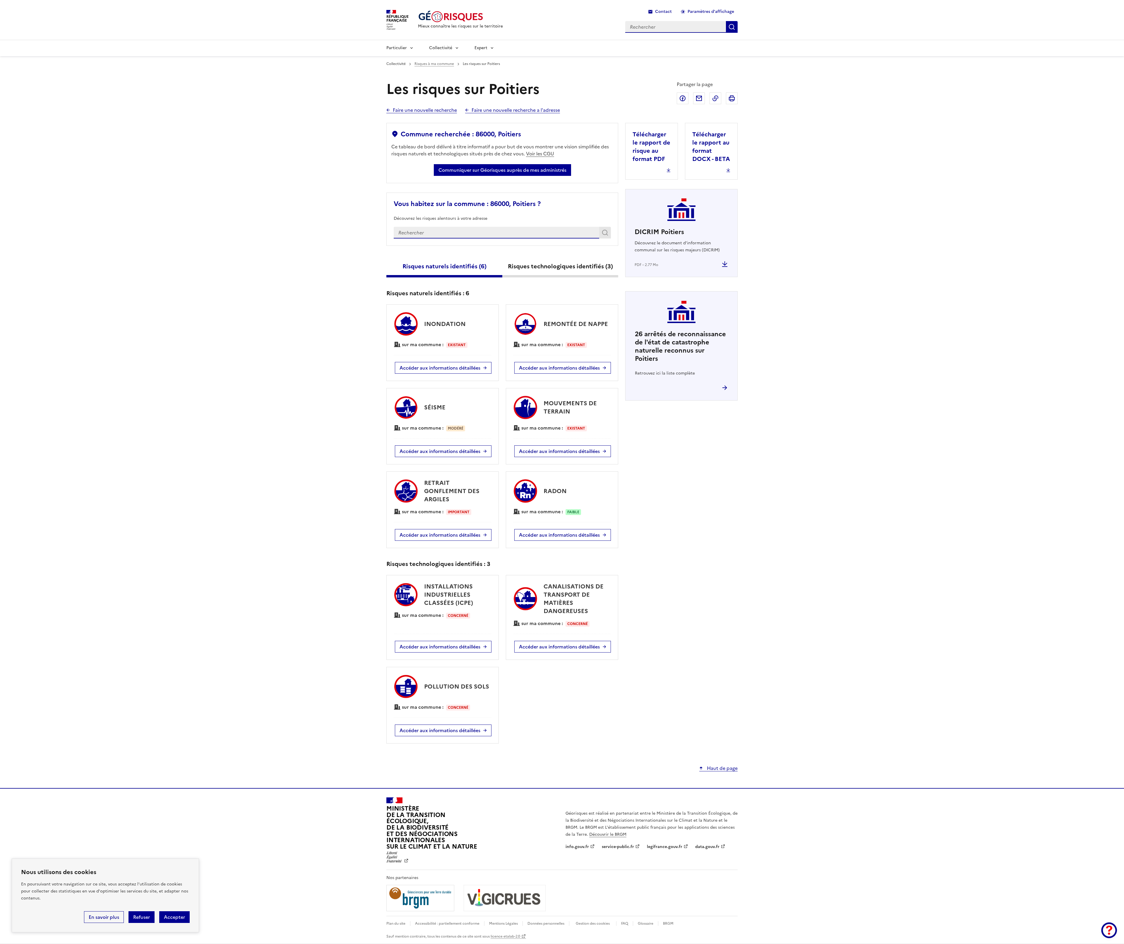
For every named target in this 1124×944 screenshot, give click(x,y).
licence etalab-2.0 (505, 936)
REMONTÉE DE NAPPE (576, 324)
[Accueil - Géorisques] (460, 16)
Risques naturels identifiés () (444, 266)
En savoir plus (104, 917)
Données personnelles (545, 923)
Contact (663, 11)
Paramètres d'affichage (711, 11)
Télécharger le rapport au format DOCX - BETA (711, 146)
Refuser (141, 917)
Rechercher (606, 233)
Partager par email (699, 98)
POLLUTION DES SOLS (456, 686)
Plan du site (395, 923)
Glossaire (645, 923)
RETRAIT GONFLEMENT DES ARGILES (451, 491)
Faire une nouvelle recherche (425, 110)
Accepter (174, 917)
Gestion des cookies (593, 923)
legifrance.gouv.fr (664, 847)
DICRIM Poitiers (659, 232)
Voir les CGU (540, 153)
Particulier (396, 48)
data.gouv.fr (707, 847)
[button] (1109, 930)
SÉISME (435, 407)
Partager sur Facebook (682, 98)
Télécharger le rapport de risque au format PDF (651, 146)
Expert (480, 48)
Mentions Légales (503, 923)
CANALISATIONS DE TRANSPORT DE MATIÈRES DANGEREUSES (574, 598)
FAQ (624, 923)
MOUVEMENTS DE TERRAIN (570, 407)
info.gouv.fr (577, 847)
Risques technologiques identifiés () (560, 266)
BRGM (668, 923)
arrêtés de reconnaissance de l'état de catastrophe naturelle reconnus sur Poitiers (680, 346)
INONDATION (445, 324)
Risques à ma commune (434, 63)
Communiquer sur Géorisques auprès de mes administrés (502, 170)
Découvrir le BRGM (607, 834)
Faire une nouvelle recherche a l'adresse (516, 110)
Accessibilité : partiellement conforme (447, 923)
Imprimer (732, 98)
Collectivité (440, 48)
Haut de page (722, 768)
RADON (555, 491)
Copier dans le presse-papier (715, 98)
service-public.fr (618, 847)
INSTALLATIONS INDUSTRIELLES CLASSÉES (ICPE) (448, 594)
